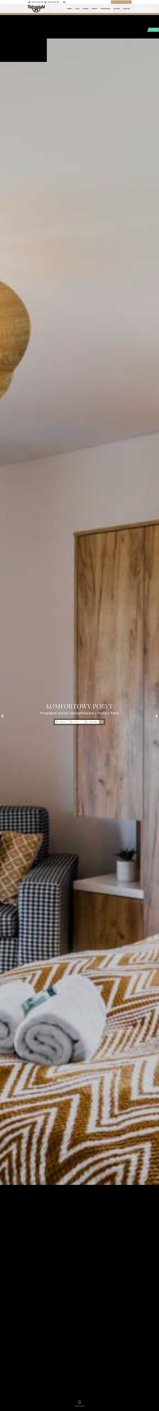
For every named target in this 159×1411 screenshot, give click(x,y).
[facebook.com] (64, 2)
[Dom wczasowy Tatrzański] (36, 8)
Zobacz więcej (79, 1406)
